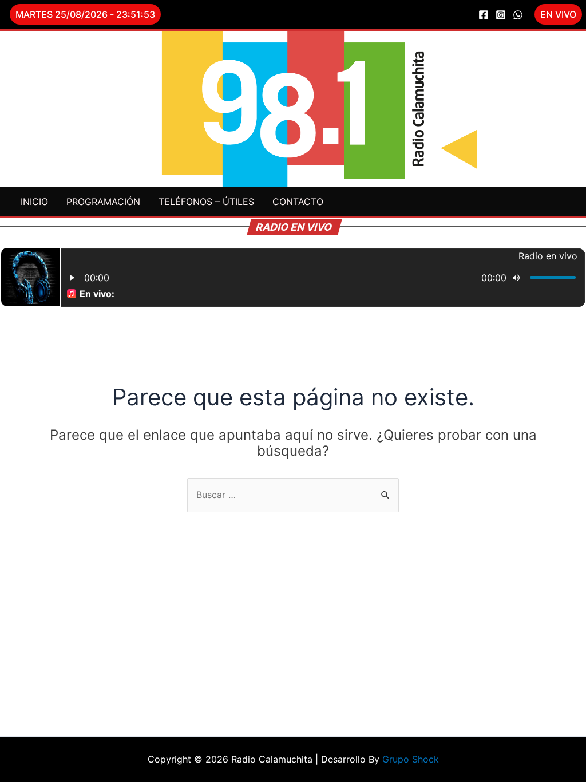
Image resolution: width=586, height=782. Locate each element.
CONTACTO (297, 201)
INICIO (34, 201)
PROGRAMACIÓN (103, 201)
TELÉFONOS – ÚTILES (206, 201)
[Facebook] (483, 15)
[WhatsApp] (518, 15)
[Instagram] (501, 15)
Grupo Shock (410, 759)
